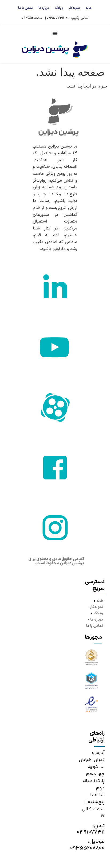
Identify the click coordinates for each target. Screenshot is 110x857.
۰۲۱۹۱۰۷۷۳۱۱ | (54, 18)
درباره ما (43, 7)
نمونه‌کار (74, 7)
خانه (89, 7)
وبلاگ (59, 7)
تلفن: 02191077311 (91, 829)
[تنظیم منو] (55, 33)
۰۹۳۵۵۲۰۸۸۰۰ (32, 18)
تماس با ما (25, 7)
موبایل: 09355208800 (87, 844)
